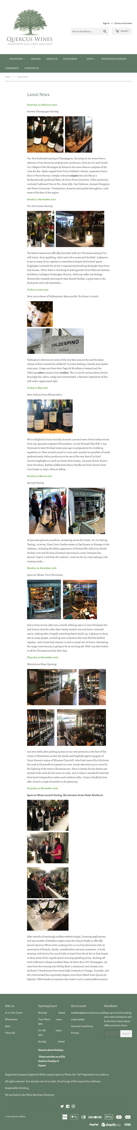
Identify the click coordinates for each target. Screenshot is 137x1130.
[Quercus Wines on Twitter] (62, 1107)
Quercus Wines (18, 1116)
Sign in (106, 23)
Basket (124, 31)
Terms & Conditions (82, 1026)
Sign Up (126, 1033)
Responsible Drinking (17, 1088)
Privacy (75, 1033)
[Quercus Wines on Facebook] (68, 1107)
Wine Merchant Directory (40, 1095)
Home (8, 76)
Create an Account (123, 23)
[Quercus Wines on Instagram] (73, 1107)
